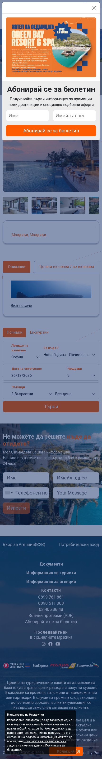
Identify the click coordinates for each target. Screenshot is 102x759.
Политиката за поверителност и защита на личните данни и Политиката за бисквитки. (36, 745)
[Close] (94, 8)
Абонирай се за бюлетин (51, 131)
